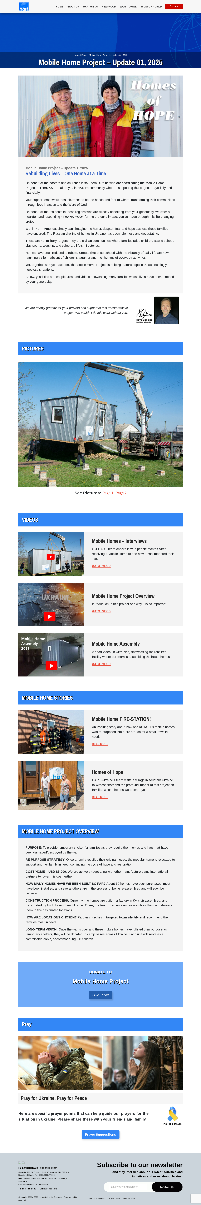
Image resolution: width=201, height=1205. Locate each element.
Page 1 (107, 493)
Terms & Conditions (97, 1199)
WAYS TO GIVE (128, 6)
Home (59, 6)
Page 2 (121, 493)
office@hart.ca (48, 1188)
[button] (100, 995)
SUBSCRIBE (167, 1186)
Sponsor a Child (151, 6)
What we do (90, 6)
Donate (174, 6)
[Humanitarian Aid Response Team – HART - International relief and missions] (24, 6)
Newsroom (109, 6)
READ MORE (100, 744)
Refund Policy (129, 1199)
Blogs (84, 55)
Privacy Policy (114, 1199)
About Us (73, 6)
